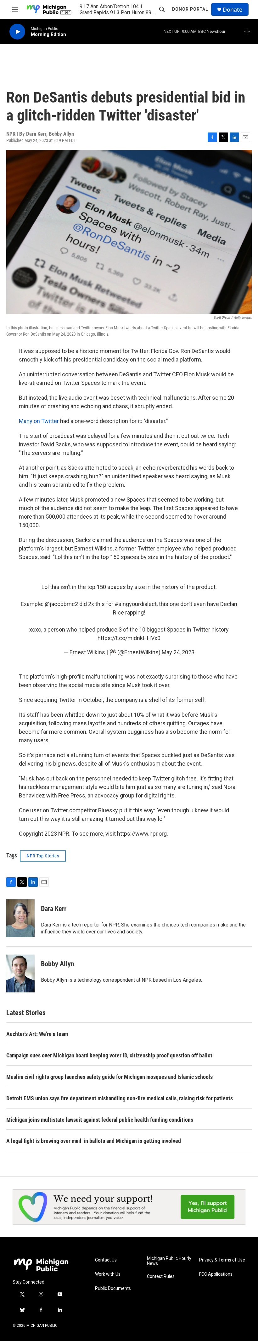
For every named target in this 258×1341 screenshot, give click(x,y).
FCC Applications (216, 1274)
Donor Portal (190, 9)
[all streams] (248, 31)
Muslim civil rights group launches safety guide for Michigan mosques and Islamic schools (109, 1076)
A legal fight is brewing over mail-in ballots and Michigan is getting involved (93, 1141)
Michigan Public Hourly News (169, 1261)
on (37, 421)
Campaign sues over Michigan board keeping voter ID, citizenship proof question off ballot (109, 1055)
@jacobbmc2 (61, 604)
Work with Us (108, 1274)
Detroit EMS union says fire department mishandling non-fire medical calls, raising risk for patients (119, 1098)
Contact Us (106, 1260)
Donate (232, 9)
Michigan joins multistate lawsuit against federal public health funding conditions (99, 1119)
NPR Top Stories (43, 855)
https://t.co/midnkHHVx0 (129, 638)
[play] (17, 31)
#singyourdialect (136, 604)
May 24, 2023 (178, 652)
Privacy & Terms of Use (222, 1260)
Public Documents (113, 1288)
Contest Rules (161, 1276)
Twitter (50, 421)
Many (25, 421)
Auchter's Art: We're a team (37, 1034)
